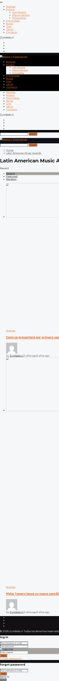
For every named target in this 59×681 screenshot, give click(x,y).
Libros (9, 29)
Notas (9, 23)
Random (11, 179)
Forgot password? (11, 658)
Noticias (10, 6)
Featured (12, 176)
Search (33, 134)
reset (3, 674)
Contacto (11, 32)
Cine (8, 26)
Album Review (21, 15)
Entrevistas (12, 20)
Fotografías (19, 18)
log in (3, 655)
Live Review (19, 12)
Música (10, 9)
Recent (10, 173)
